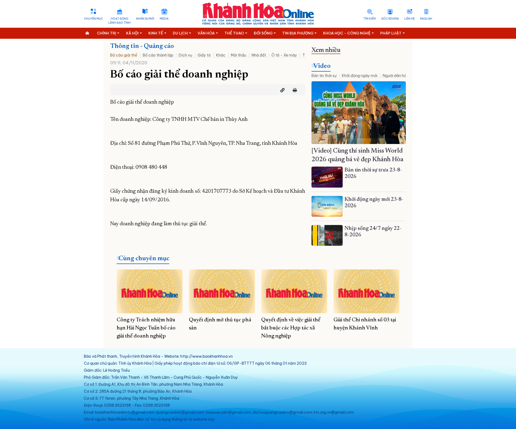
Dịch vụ (185, 55)
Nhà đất (259, 55)
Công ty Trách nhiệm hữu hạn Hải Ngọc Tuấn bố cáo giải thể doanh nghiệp (146, 328)
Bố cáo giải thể (123, 55)
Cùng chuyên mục (144, 258)
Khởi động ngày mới (359, 75)
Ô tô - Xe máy (284, 55)
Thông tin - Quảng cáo (142, 46)
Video (322, 66)
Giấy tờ (204, 55)
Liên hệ (409, 18)
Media (164, 18)
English (426, 18)
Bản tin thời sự (323, 75)
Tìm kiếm (369, 18)
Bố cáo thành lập (158, 55)
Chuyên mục (93, 18)
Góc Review (390, 18)
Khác (220, 55)
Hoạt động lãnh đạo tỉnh (119, 20)
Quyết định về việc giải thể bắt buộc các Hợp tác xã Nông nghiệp (290, 328)
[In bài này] (293, 90)
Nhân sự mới (145, 18)
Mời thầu (238, 55)
